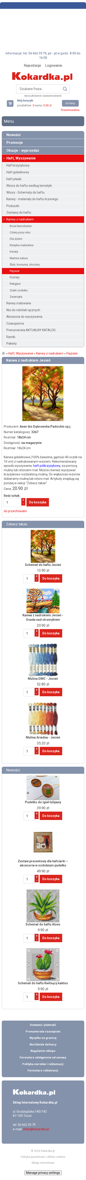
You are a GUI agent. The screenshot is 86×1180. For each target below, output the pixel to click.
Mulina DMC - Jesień (43, 678)
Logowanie (53, 65)
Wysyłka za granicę (43, 1038)
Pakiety (11, 343)
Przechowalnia (70, 110)
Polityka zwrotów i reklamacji (43, 1064)
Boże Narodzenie (21, 226)
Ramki (10, 337)
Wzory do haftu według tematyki (29, 185)
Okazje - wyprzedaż (22, 150)
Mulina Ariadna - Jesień (43, 737)
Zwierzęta (16, 296)
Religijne (15, 283)
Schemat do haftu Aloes (43, 924)
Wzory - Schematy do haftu (25, 192)
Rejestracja (32, 65)
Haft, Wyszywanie (21, 158)
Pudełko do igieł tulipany (43, 802)
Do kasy (70, 103)
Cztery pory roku (20, 232)
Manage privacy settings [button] (43, 1172)
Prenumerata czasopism (43, 1031)
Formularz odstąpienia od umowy (43, 1057)
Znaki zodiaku (19, 290)
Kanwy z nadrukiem (20, 219)
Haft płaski (13, 179)
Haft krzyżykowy (18, 165)
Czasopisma (15, 323)
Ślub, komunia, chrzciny (25, 264)
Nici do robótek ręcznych (23, 310)
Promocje (14, 142)
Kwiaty (14, 251)
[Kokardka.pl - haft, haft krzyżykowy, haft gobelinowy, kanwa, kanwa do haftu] (43, 73)
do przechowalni (15, 511)
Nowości (13, 135)
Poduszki (12, 206)
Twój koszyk (12, 103)
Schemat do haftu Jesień (43, 565)
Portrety (14, 277)
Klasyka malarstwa (22, 245)
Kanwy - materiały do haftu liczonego (32, 199)
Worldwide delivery (43, 1044)
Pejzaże (14, 271)
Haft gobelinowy (17, 172)
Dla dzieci (16, 238)
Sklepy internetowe (43, 1162)
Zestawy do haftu (18, 212)
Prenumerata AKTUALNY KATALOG (31, 330)
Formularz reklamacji (43, 1070)
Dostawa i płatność (43, 1025)
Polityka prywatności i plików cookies (43, 1156)
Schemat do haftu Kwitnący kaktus (43, 983)
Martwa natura (19, 258)
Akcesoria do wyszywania (24, 316)
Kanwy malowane (18, 303)
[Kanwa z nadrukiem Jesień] (43, 367)
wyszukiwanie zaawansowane (43, 95)
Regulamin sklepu (42, 1051)
